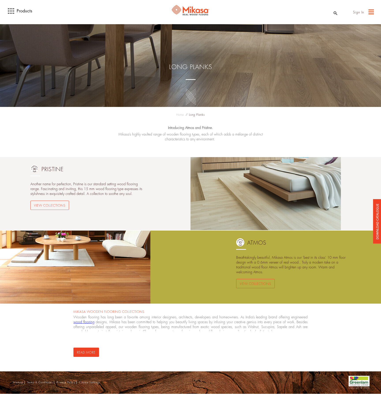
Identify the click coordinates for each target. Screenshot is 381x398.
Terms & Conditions (40, 382)
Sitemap (18, 382)
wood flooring (83, 322)
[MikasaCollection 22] (377, 235)
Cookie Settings (89, 382)
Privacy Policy (66, 382)
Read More (86, 352)
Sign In (358, 12)
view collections (49, 205)
